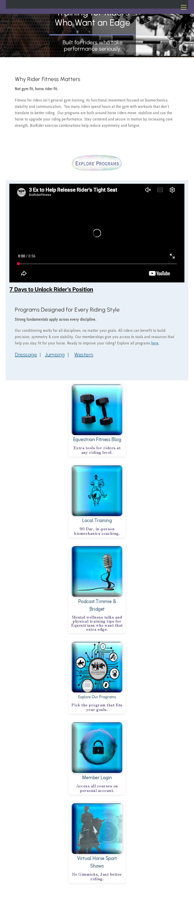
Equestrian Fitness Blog (97, 440)
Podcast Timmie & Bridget (97, 605)
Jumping (55, 355)
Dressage (26, 355)
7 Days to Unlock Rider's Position (51, 289)
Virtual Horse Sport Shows (97, 862)
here (155, 343)
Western (83, 355)
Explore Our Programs (97, 697)
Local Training (97, 521)
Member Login (97, 778)
